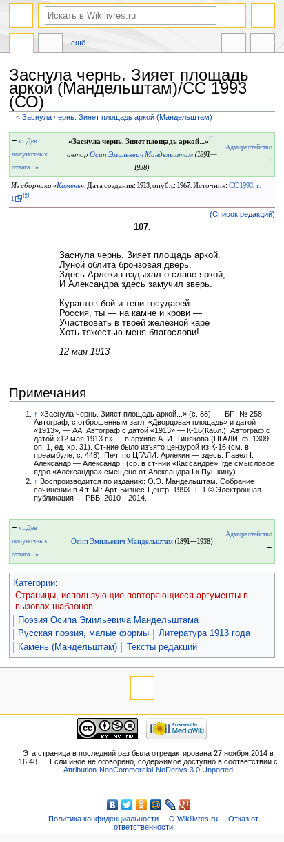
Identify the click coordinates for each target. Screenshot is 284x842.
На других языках (233, 45)
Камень (69, 185)
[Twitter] (127, 805)
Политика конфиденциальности (103, 818)
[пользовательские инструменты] (263, 15)
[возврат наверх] (142, 688)
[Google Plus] (185, 805)
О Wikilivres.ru (193, 818)
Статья (21, 45)
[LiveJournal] (170, 805)
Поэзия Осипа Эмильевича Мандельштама (108, 620)
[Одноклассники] (141, 805)
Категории (34, 583)
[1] (212, 139)
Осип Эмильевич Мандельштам (141, 154)
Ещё (78, 43)
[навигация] (21, 15)
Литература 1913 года (204, 633)
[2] (26, 196)
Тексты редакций (162, 647)
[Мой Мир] (156, 805)
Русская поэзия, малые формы (83, 633)
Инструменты (262, 45)
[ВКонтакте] (112, 805)
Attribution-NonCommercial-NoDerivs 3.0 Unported (148, 770)
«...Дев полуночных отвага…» (30, 154)
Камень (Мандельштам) (67, 647)
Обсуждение (50, 45)
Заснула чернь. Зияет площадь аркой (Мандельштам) (117, 117)
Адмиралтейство (248, 147)
